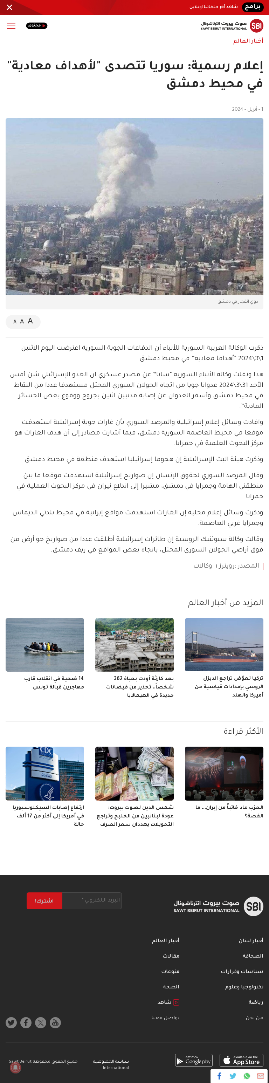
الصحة (171, 988)
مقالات (171, 957)
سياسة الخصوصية (111, 1062)
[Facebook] (219, 1076)
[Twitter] (233, 1076)
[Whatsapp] (247, 1076)
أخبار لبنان (251, 941)
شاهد (165, 1003)
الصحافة (253, 957)
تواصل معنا (165, 1018)
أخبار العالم (248, 42)
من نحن (254, 1018)
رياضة (256, 1003)
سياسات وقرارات (242, 972)
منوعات (170, 972)
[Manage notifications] (15, 1067)
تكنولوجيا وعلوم (244, 988)
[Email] (260, 1076)
